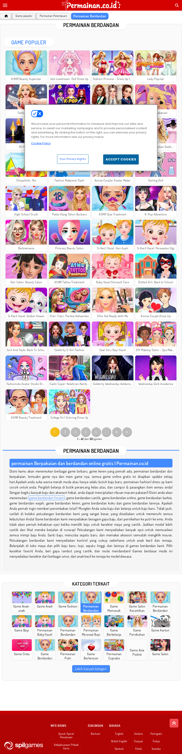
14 (117, 432)
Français (138, 741)
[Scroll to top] (174, 723)
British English (119, 741)
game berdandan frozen (46, 498)
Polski (138, 748)
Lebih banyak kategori (91, 668)
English (119, 733)
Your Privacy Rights (72, 159)
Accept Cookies (121, 159)
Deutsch (119, 748)
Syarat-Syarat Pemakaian (66, 735)
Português (156, 733)
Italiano (138, 733)
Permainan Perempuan (53, 15)
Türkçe (156, 741)
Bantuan (95, 733)
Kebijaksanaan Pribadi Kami (66, 746)
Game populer (24, 15)
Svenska (156, 748)
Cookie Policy (41, 143)
